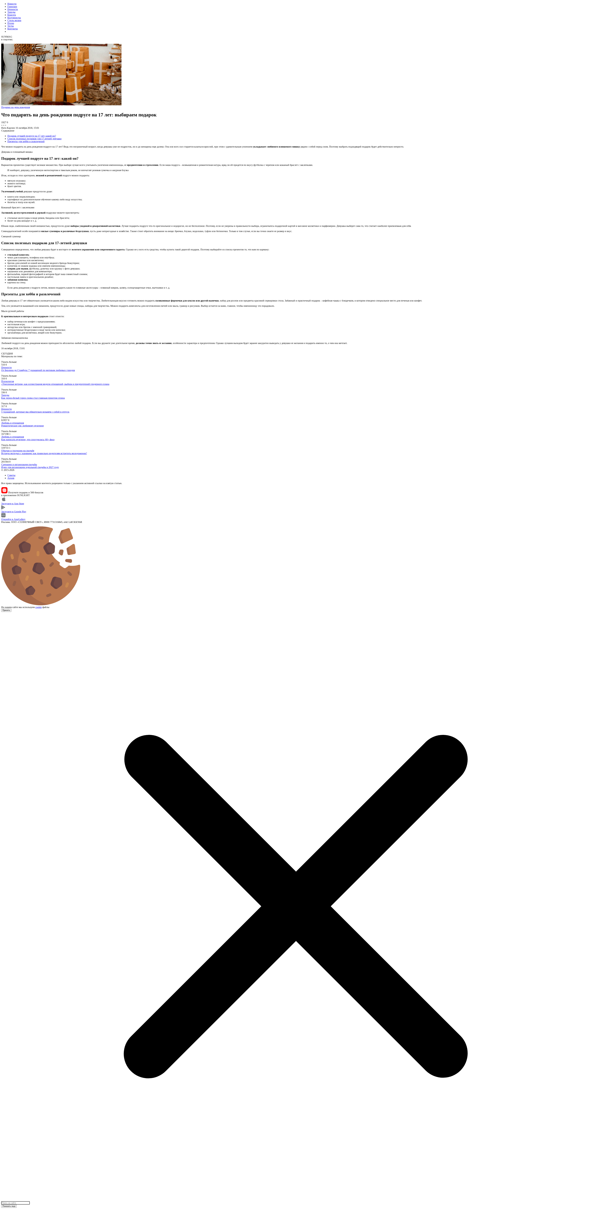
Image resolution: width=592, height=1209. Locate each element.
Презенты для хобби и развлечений (26, 141)
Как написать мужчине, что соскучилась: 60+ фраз (27, 439)
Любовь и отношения (12, 423)
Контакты (12, 28)
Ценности (12, 9)
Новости (11, 3)
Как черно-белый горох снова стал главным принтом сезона (33, 398)
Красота (11, 15)
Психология (7, 381)
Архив (10, 478)
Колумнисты (14, 17)
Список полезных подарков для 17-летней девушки (34, 138)
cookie (38, 607)
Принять (6, 610)
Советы (11, 475)
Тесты (10, 26)
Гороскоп (12, 6)
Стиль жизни (14, 20)
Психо (10, 23)
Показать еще (8, 1206)
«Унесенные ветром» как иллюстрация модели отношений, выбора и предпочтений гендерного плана (55, 384)
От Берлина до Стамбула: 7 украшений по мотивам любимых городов (38, 370)
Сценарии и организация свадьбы (19, 464)
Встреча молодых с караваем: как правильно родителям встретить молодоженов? (44, 453)
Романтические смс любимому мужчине (22, 425)
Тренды (11, 12)
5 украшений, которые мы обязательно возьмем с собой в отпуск (35, 411)
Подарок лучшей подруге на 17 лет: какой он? (31, 136)
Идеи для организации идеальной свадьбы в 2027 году (30, 467)
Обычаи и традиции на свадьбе (17, 450)
